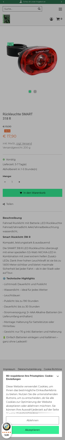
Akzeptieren (32, 430)
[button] (58, 378)
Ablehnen (33, 420)
